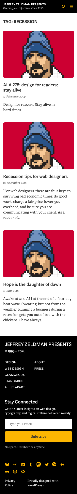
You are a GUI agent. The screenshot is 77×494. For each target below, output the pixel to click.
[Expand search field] (63, 6)
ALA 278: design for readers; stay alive (30, 88)
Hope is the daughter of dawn (32, 284)
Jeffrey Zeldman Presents (24, 4)
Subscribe (38, 436)
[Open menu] (71, 6)
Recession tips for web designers (35, 176)
